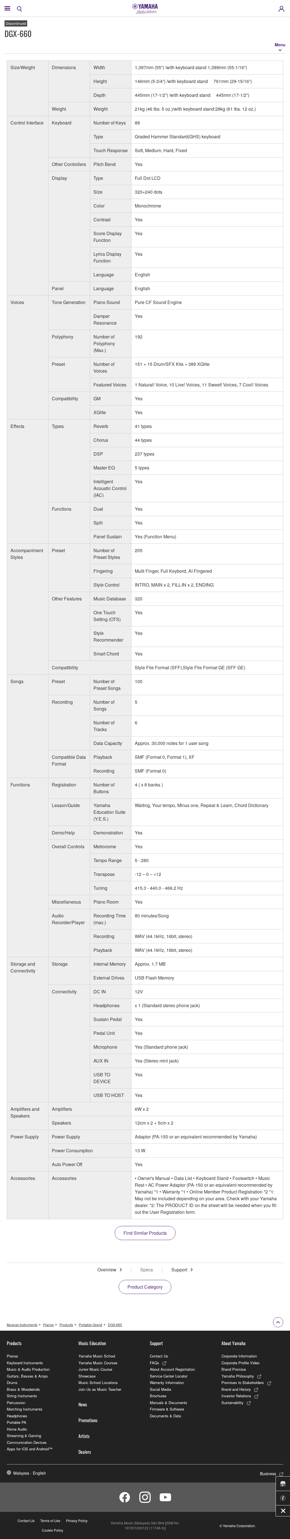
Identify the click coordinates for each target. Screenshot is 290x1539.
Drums (12, 1382)
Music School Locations (98, 1382)
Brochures (158, 1395)
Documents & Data (165, 1415)
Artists (83, 1436)
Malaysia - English (29, 1473)
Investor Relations (236, 1395)
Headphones (17, 1415)
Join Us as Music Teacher (99, 1389)
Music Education (92, 1343)
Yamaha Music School (96, 1356)
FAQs (154, 1362)
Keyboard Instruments (25, 1362)
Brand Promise (233, 1369)
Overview (106, 1269)
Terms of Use (50, 1520)
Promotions (87, 1420)
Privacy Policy (77, 1520)
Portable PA (16, 1422)
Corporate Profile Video (240, 1362)
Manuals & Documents (168, 1402)
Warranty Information (167, 1382)
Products (66, 1324)
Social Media (160, 1389)
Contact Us (159, 1356)
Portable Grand (90, 1324)
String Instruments (22, 1395)
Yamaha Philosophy (237, 1376)
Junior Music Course (95, 1369)
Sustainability (232, 1402)
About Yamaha (233, 1343)
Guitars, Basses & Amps (27, 1376)
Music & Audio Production (28, 1369)
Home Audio (17, 1429)
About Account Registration (172, 1369)
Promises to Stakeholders (242, 1382)
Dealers (84, 1451)
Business (268, 1473)
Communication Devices (27, 1442)
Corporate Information (239, 1356)
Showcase (86, 1376)
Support (179, 1269)
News (82, 1404)
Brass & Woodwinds (23, 1389)
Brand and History (236, 1389)
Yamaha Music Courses (98, 1362)
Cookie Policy (52, 1530)
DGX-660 (115, 1324)
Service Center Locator (168, 1376)
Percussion (16, 1402)
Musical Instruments (22, 1324)
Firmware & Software (167, 1409)
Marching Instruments (24, 1409)
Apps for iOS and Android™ (29, 1448)
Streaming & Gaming (24, 1435)
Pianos (48, 1324)
